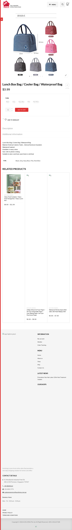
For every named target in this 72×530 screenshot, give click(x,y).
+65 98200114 (8, 486)
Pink (32, 161)
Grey (21, 161)
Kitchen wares (8, 195)
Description (7, 128)
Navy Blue (26, 161)
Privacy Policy (7, 512)
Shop (38, 361)
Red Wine (37, 161)
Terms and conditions (10, 515)
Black (17, 161)
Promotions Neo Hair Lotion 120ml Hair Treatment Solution (51, 378)
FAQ (38, 364)
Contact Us (40, 368)
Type (7, 98)
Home (39, 355)
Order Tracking (41, 345)
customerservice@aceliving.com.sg (15, 492)
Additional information (12, 134)
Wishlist (39, 342)
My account (40, 339)
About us (40, 358)
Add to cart (22, 110)
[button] (7, 102)
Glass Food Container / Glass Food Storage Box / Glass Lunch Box (13, 198)
